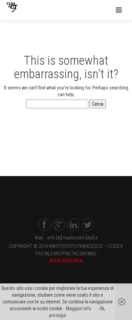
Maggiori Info (78, 308)
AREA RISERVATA (66, 260)
